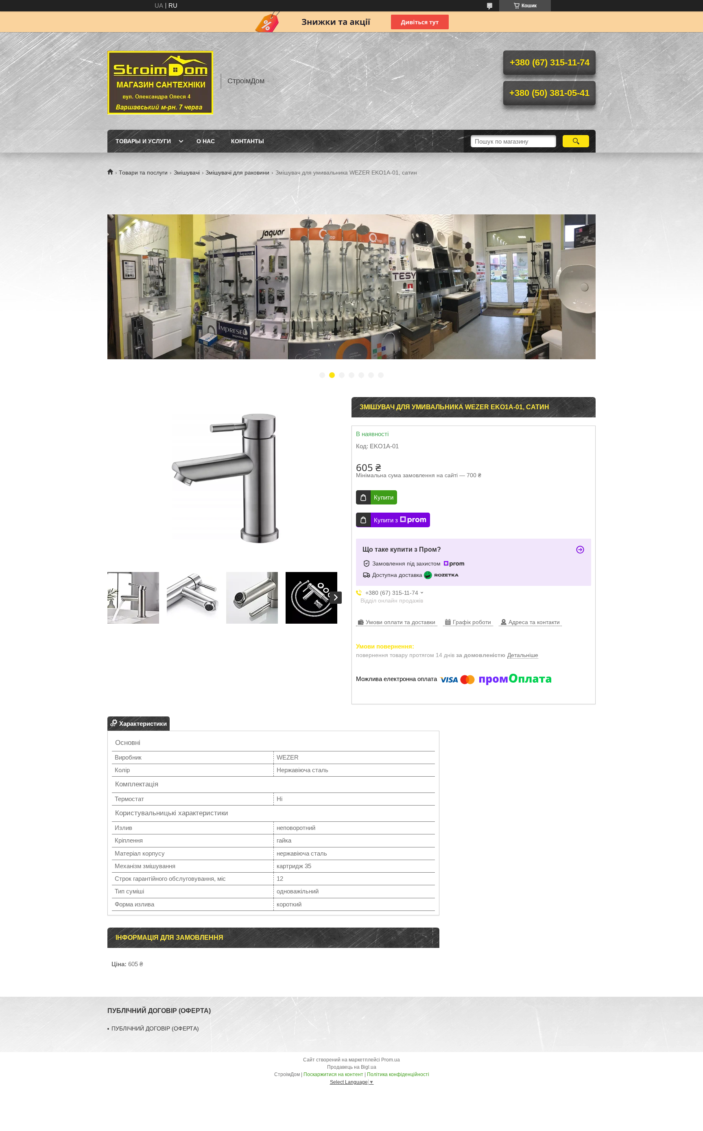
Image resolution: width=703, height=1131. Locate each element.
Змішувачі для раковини (237, 172)
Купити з (386, 520)
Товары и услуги (143, 141)
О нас (205, 141)
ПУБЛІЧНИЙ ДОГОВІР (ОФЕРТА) (155, 1028)
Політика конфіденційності (398, 1074)
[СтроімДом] (160, 81)
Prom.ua (390, 1060)
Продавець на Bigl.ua (351, 1067)
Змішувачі (187, 172)
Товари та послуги (143, 172)
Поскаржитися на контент (333, 1074)
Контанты (247, 141)
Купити (383, 497)
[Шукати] (576, 141)
